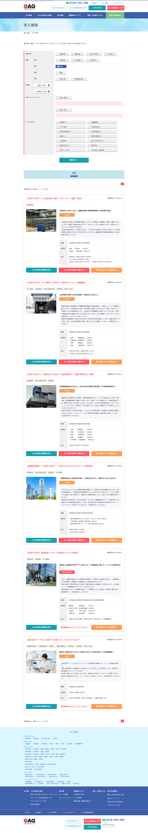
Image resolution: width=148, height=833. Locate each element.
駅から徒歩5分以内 (97, 141)
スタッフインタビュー (65, 798)
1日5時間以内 (95, 127)
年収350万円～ (41, 776)
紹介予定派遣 (94, 54)
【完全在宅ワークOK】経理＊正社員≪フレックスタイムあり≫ (53, 640)
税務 (61, 73)
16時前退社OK (96, 131)
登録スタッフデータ (113, 798)
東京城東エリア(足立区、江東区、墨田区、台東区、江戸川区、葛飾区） (46, 749)
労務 (62, 744)
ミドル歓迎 (63, 127)
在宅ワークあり (64, 150)
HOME (28, 33)
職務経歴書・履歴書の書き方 (82, 801)
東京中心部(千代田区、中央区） (34, 759)
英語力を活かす (64, 145)
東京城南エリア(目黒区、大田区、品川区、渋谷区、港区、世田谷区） (45, 754)
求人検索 (26, 791)
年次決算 (92, 60)
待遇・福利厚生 (35, 804)
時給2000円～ (64, 774)
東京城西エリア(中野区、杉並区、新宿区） (37, 751)
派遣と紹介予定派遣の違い (115, 801)
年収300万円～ (29, 776)
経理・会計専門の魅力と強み (115, 795)
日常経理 (62, 60)
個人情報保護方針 (88, 812)
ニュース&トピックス (118, 3)
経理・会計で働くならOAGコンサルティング (44, 794)
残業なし (62, 136)
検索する (73, 160)
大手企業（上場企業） (98, 150)
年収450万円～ (65, 776)
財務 (61, 66)
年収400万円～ (53, 776)
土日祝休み (63, 141)
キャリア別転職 (63, 794)
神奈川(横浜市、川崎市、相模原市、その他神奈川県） (41, 764)
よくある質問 (104, 3)
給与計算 (62, 79)
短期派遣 (62, 54)
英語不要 (94, 145)
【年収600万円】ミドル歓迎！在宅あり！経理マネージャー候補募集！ (56, 282)
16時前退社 (60, 782)
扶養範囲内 (94, 122)
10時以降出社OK (65, 131)
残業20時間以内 (96, 136)
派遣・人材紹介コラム (99, 791)
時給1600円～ (41, 774)
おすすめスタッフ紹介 (113, 805)
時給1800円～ (52, 774)
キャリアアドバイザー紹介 (38, 801)
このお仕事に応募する (75, 270)
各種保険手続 (79, 79)
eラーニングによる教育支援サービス (41, 798)
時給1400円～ (29, 774)
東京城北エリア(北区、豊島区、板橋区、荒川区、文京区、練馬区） (45, 756)
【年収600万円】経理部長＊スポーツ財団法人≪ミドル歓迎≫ (52, 553)
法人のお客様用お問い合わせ (78, 7)
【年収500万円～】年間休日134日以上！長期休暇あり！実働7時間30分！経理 (59, 374)
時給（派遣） (64, 98)
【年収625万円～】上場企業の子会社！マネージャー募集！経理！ (54, 198)
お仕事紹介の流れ (79, 794)
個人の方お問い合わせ (59, 7)
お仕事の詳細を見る (42, 270)
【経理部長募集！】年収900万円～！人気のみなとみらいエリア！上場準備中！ (60, 466)
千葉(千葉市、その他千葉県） (34, 769)
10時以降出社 (50, 782)
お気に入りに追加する (108, 270)
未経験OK (63, 122)
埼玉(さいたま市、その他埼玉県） (35, 767)
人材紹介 (110, 54)
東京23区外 (28, 761)
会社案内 (94, 3)
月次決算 (77, 60)
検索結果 (74, 176)
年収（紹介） (64, 110)
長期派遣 (77, 54)
